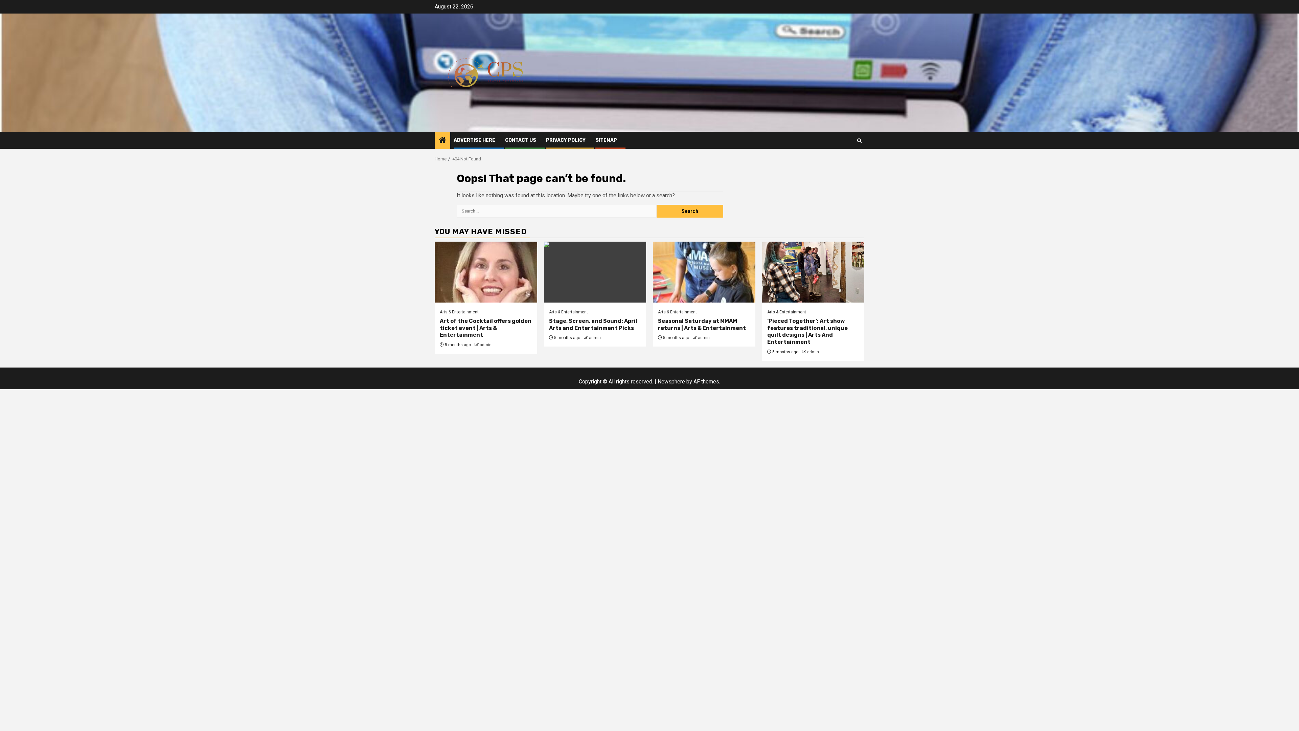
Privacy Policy (566, 140)
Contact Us (520, 140)
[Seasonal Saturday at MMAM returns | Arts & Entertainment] (704, 272)
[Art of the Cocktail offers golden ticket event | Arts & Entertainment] (486, 272)
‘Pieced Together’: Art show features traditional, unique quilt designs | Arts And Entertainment (807, 331)
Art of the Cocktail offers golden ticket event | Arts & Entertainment (485, 328)
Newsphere (671, 381)
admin (486, 344)
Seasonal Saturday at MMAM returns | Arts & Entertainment (702, 324)
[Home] (442, 141)
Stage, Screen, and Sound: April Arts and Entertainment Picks (593, 324)
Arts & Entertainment (459, 312)
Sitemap (606, 140)
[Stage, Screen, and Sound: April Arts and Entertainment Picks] (595, 272)
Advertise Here (474, 140)
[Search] (859, 140)
